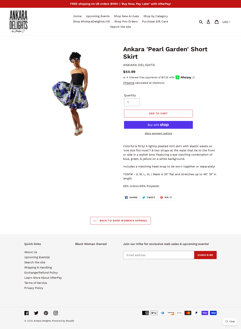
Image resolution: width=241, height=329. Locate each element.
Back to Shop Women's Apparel (123, 220)
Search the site (34, 262)
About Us (30, 252)
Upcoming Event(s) (37, 257)
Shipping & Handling (38, 267)
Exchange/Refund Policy (41, 272)
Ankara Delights (42, 320)
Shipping (128, 82)
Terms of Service (35, 282)
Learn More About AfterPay (43, 277)
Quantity (130, 95)
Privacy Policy (33, 288)
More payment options (158, 133)
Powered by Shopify (63, 320)
